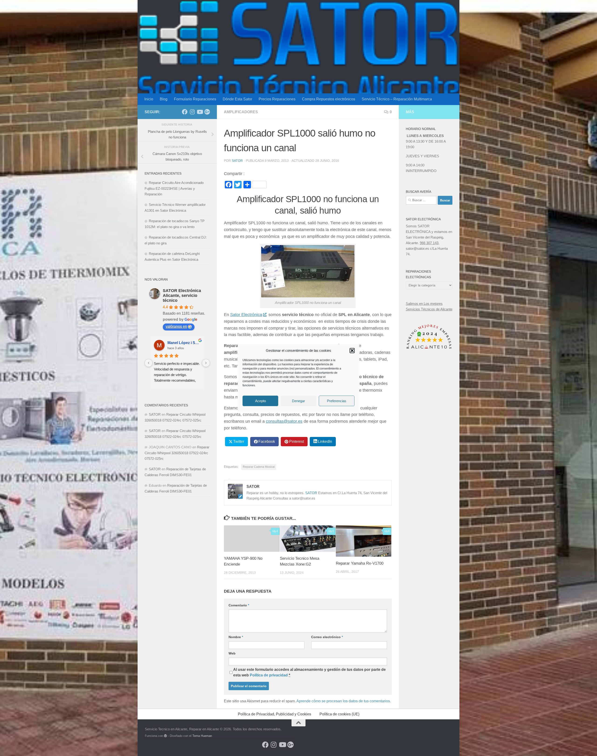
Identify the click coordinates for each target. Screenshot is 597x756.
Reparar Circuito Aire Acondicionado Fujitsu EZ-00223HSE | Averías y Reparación (174, 188)
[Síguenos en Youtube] (199, 112)
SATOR (237, 160)
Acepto (260, 401)
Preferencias (336, 401)
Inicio (148, 99)
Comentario (239, 605)
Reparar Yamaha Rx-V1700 (359, 563)
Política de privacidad (269, 675)
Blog (163, 99)
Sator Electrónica (246, 314)
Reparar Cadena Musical (259, 466)
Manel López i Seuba (184, 343)
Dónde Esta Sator (237, 99)
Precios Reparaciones (277, 99)
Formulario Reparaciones (195, 99)
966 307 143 (429, 243)
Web (232, 653)
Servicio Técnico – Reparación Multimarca (397, 99)
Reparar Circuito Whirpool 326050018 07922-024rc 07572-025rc (177, 453)
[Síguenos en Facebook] (184, 112)
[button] (352, 350)
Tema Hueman (202, 736)
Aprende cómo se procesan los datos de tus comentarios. (343, 701)
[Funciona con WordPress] (165, 735)
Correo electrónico (327, 637)
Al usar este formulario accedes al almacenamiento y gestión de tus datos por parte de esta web (309, 672)
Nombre (236, 637)
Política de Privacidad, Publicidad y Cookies (274, 714)
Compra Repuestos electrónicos (328, 99)
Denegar (298, 401)
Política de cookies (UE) (339, 714)
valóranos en (176, 326)
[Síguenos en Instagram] (192, 112)
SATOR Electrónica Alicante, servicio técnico (182, 295)
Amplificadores (241, 112)
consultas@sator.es (284, 421)
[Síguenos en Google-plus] (207, 112)
